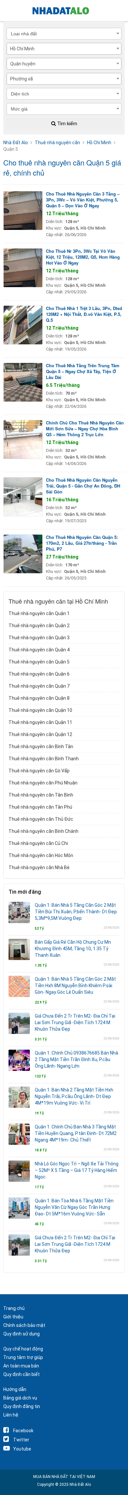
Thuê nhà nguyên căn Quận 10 (40, 710)
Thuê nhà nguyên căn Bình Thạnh (44, 758)
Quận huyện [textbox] (22, 63)
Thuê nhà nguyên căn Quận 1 (39, 613)
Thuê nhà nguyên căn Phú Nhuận (43, 782)
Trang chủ (14, 1308)
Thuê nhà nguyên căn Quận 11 (40, 722)
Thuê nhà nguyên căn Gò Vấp (39, 770)
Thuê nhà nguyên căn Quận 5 (39, 661)
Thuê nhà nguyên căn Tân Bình (41, 795)
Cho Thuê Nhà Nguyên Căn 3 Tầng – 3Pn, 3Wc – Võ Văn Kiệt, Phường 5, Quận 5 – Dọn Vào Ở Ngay (82, 200)
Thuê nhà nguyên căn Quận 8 (39, 698)
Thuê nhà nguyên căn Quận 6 (39, 674)
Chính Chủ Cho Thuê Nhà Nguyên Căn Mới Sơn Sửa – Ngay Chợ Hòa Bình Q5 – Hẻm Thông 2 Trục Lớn (85, 429)
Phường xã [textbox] (21, 78)
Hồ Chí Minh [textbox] (22, 48)
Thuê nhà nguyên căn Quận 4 (39, 649)
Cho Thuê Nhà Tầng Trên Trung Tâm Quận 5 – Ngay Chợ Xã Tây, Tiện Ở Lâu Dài (82, 371)
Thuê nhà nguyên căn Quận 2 (39, 625)
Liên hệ (10, 1415)
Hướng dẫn (14, 1389)
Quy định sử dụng (21, 1333)
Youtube (22, 1449)
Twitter (21, 1439)
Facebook (23, 1430)
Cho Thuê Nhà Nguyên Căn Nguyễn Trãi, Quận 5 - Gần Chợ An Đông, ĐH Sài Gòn (83, 486)
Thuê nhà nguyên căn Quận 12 (40, 734)
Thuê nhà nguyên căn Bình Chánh (43, 831)
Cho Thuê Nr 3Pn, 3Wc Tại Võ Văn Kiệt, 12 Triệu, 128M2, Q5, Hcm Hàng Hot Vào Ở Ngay (83, 257)
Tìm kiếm (66, 124)
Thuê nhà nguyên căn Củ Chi (38, 843)
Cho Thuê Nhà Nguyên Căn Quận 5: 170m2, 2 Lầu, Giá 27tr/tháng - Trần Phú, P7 (82, 543)
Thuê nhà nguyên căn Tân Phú (40, 807)
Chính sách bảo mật (24, 1325)
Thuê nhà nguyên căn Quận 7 (39, 686)
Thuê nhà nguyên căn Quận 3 (39, 637)
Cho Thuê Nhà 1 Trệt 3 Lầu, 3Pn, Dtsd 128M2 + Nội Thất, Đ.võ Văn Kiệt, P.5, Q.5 (84, 314)
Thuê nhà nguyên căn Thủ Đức (41, 819)
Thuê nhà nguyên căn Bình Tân (41, 746)
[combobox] (64, 49)
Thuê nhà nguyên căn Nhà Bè (39, 867)
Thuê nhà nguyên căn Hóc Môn (41, 855)
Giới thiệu (13, 1316)
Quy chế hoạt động (23, 1348)
